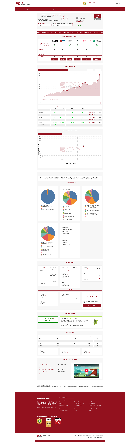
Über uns (65, 9)
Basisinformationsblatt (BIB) (46, 367)
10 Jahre (58, 134)
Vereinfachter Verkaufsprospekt (47, 369)
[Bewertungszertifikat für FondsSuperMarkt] (85, 4)
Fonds (46, 9)
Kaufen (97, 15)
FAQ (71, 9)
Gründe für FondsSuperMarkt (80, 406)
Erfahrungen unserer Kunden (95, 405)
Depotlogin (91, 410)
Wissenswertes (92, 403)
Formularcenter (77, 408)
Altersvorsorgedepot (63, 410)
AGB (80, 435)
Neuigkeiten (62, 401)
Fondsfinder (39, 9)
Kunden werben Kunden (79, 403)
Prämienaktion (92, 399)
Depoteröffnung (29, 9)
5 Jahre (52, 134)
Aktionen (76, 399)
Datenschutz (84, 435)
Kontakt (75, 410)
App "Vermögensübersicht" (94, 408)
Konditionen (20, 9)
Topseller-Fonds (92, 401)
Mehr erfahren (92, 305)
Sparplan (98, 17)
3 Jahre (46, 134)
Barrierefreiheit (100, 437)
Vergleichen (97, 19)
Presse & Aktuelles (78, 405)
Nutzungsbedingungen (93, 435)
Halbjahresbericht (44, 364)
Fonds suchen (88, 440)
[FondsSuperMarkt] (23, 4)
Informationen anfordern (94, 406)
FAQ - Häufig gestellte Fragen (65, 399)
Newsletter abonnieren (64, 408)
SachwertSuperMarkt (78, 401)
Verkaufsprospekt (44, 373)
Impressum (100, 435)
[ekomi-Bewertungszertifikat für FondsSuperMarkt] (39, 421)
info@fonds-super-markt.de (104, 4)
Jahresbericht (43, 371)
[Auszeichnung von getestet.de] (58, 421)
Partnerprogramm (63, 406)
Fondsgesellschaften (55, 9)
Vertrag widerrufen (92, 437)
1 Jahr (41, 134)
